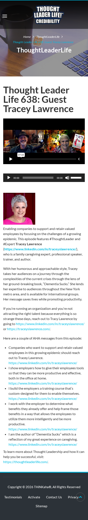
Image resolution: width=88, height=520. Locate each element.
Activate (34, 497)
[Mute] (67, 178)
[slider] (77, 177)
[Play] (9, 178)
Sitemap (41, 506)
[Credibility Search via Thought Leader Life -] (49, 14)
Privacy (73, 497)
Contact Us (54, 497)
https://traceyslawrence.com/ (28, 329)
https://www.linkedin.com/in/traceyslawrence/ (40, 249)
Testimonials (13, 497)
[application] (44, 177)
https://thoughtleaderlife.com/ (25, 462)
